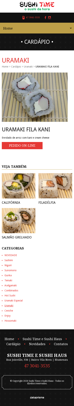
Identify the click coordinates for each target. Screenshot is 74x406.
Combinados (11, 290)
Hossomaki (10, 320)
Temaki (8, 280)
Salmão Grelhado (17, 237)
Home (5, 66)
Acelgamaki (10, 285)
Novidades (37, 344)
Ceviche (8, 310)
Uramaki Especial (13, 300)
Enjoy (7, 315)
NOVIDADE (10, 255)
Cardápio (16, 66)
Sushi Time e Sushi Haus (42, 339)
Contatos (61, 344)
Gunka (8, 275)
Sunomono (10, 270)
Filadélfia (47, 202)
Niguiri (8, 265)
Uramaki (28, 66)
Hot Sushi (9, 295)
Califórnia (11, 202)
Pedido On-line (22, 145)
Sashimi (8, 260)
